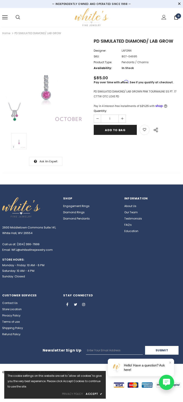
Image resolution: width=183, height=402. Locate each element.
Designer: (100, 50)
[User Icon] (164, 17)
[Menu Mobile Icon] (5, 17)
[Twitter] (75, 304)
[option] (45, 82)
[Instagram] (84, 304)
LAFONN (126, 50)
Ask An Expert (49, 161)
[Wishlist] (144, 130)
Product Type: (103, 62)
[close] (179, 4)
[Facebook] (67, 304)
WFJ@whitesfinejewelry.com (32, 250)
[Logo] (91, 17)
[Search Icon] (18, 17)
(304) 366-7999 (28, 244)
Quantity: (100, 111)
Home (6, 33)
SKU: (97, 56)
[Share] (155, 129)
